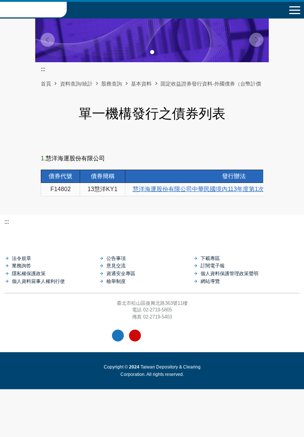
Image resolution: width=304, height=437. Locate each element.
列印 (133, 140)
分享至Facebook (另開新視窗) (145, 140)
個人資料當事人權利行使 (38, 281)
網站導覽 (210, 281)
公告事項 (116, 258)
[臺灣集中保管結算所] (152, 236)
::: (6, 221)
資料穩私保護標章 (169, 335)
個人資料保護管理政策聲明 (229, 273)
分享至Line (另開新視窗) (158, 140)
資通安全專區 (120, 273)
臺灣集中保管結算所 (33, 9)
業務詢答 (21, 265)
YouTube (135, 335)
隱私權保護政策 (29, 273)
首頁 (46, 84)
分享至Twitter (170, 140)
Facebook (118, 335)
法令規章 (21, 258)
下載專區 (210, 258)
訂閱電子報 (213, 265)
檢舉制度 (116, 281)
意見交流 (116, 265)
